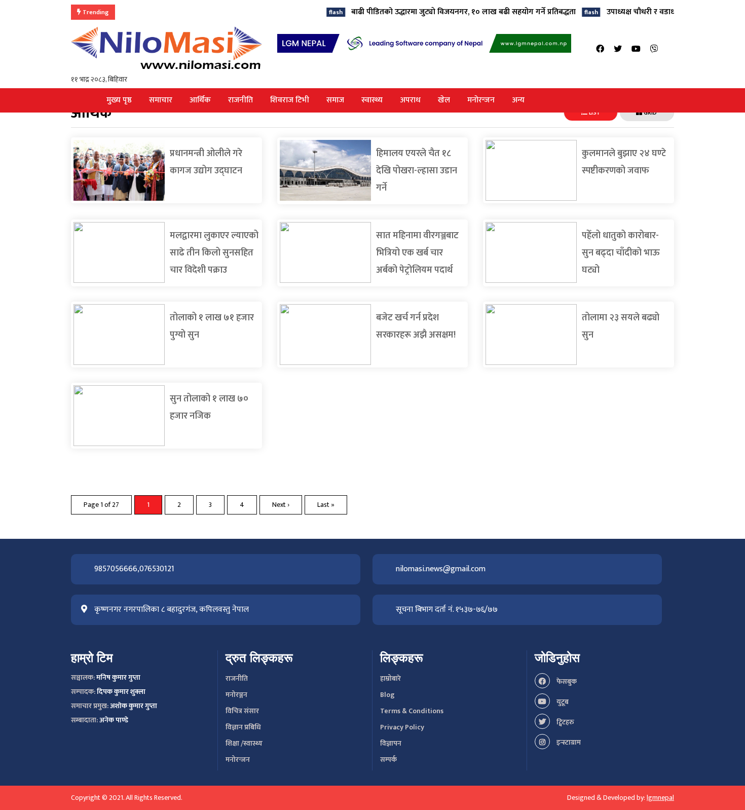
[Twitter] (618, 49)
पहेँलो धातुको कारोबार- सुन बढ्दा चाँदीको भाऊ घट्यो (621, 253)
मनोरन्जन (481, 100)
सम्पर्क (388, 759)
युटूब (562, 702)
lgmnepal (660, 797)
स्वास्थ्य (372, 100)
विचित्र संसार (242, 711)
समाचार (160, 100)
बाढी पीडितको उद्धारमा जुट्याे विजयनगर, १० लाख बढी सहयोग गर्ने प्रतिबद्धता (440, 12)
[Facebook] (600, 49)
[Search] (671, 49)
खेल (444, 100)
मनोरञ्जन (236, 695)
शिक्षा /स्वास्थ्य (244, 743)
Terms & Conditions (411, 711)
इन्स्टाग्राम (568, 742)
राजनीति (240, 100)
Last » (325, 504)
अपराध (410, 100)
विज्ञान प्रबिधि (243, 727)
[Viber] (654, 49)
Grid (649, 112)
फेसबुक (566, 681)
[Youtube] (636, 49)
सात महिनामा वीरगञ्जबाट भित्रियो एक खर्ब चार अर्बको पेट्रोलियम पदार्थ (417, 253)
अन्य (518, 100)
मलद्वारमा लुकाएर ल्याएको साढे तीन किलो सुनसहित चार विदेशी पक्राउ (214, 253)
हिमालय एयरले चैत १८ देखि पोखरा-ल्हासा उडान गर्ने (416, 171)
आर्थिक (200, 100)
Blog (387, 695)
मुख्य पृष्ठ (119, 100)
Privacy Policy (402, 727)
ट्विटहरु (564, 722)
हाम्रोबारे (390, 678)
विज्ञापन (390, 743)
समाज (335, 100)
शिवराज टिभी (289, 100)
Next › (280, 504)
